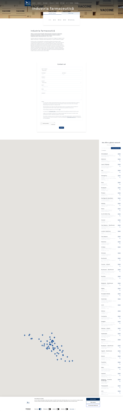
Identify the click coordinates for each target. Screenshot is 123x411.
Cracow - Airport (105, 264)
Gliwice (103, 311)
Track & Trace (70, 13)
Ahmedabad (104, 153)
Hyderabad (104, 333)
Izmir (102, 305)
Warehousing (71, 19)
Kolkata (103, 203)
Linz (102, 391)
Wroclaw (103, 253)
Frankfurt (103, 362)
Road (60, 19)
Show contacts (115, 148)
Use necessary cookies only (93, 405)
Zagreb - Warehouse (106, 350)
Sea (55, 19)
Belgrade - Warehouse (107, 283)
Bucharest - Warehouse (107, 269)
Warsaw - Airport (105, 328)
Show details (72, 409)
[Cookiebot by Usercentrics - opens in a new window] (28, 409)
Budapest (103, 187)
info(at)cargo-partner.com (71, 117)
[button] (61, 346)
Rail (65, 19)
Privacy (43, 101)
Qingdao (103, 321)
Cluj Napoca (104, 236)
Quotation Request (52, 13)
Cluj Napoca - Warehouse (108, 225)
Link (59, 109)
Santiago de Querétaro (107, 198)
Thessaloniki (104, 385)
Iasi (102, 170)
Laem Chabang (105, 164)
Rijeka (102, 288)
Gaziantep (104, 299)
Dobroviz (103, 159)
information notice (52, 111)
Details (119, 159)
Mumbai (103, 276)
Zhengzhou (104, 175)
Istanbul (103, 373)
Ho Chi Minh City (105, 214)
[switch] (49, 409)
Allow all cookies (93, 399)
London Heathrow (106, 231)
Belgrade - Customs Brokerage (106, 380)
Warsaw (103, 339)
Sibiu (102, 367)
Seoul (102, 208)
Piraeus (103, 193)
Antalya (103, 247)
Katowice (103, 241)
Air (50, 19)
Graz (102, 182)
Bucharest (104, 258)
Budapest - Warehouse (107, 345)
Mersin (103, 356)
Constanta (104, 316)
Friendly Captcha (53, 124)
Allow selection (93, 402)
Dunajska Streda (105, 293)
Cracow (103, 220)
